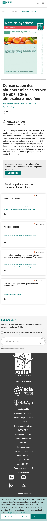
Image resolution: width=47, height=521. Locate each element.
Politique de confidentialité (16, 513)
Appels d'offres (23, 464)
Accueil (3, 11)
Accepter (38, 517)
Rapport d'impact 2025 (23, 468)
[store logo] (10, 3)
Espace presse (23, 460)
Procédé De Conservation (12, 104)
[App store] (23, 487)
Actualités (23, 422)
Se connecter (13, 173)
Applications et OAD (23, 434)
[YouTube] (23, 479)
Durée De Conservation (29, 104)
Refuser (8, 517)
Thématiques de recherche (23, 413)
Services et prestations (23, 417)
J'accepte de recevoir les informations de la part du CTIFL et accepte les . (23, 333)
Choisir (23, 517)
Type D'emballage (9, 107)
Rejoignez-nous (23, 455)
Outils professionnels (23, 439)
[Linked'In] (11, 479)
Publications (13, 11)
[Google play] (11, 487)
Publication (40, 196)
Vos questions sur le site (23, 451)
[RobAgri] (23, 405)
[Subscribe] (42, 341)
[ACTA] (23, 396)
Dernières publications (23, 426)
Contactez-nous (23, 447)
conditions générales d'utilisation (13, 334)
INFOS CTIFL (23, 430)
